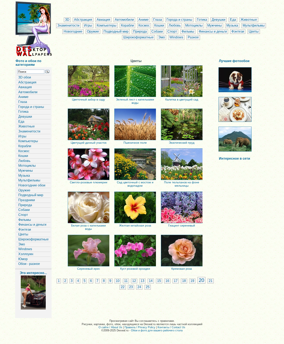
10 (118, 281)
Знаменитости (68, 25)
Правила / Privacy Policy (140, 327)
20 (201, 280)
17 (176, 281)
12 (134, 281)
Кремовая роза (181, 268)
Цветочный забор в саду (88, 99)
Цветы (254, 31)
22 (123, 287)
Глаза (157, 19)
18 (184, 281)
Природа (140, 31)
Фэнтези (237, 31)
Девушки (218, 19)
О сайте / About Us (110, 327)
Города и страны (179, 19)
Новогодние (73, 31)
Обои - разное (29, 264)
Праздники (26, 200)
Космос (144, 25)
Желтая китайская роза (135, 225)
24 (139, 287)
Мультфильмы (254, 25)
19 (192, 281)
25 (147, 287)
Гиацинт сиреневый (181, 225)
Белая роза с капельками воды (88, 227)
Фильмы (188, 31)
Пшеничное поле (135, 142)
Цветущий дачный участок (88, 142)
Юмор (23, 259)
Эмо (161, 37)
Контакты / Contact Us (171, 327)
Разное (193, 37)
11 (126, 281)
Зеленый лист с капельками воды (135, 101)
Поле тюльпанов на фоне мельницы (181, 184)
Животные (249, 19)
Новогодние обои (31, 185)
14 (151, 281)
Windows (176, 37)
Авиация (103, 19)
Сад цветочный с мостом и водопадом (135, 184)
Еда (233, 19)
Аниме (143, 19)
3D (67, 19)
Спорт (172, 31)
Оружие (93, 31)
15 (159, 281)
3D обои (24, 77)
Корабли (127, 25)
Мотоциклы (194, 25)
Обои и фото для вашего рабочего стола (157, 330)
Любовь (175, 25)
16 (167, 281)
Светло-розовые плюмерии (88, 182)
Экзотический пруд (181, 142)
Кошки (159, 25)
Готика (202, 19)
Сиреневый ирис (88, 268)
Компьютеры (106, 25)
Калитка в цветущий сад (181, 99)
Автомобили (124, 19)
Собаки (157, 31)
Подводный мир (116, 31)
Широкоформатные (138, 37)
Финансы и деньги (213, 31)
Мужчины (214, 25)
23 (131, 287)
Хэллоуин (25, 254)
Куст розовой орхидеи (135, 268)
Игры (88, 25)
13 (142, 281)
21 (210, 281)
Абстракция (83, 19)
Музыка (232, 25)
